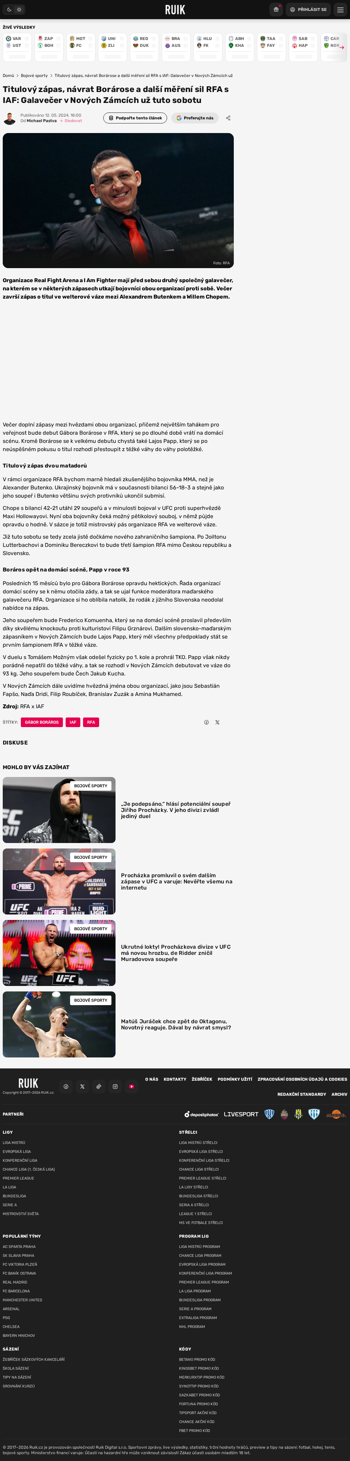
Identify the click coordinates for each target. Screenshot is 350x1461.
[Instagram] (115, 1086)
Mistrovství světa (21, 1214)
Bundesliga (14, 1196)
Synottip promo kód (199, 1386)
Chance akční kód (197, 1422)
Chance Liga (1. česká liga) (29, 1169)
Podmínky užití (235, 1079)
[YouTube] (131, 1086)
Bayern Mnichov (19, 1335)
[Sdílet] (228, 118)
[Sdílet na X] (217, 722)
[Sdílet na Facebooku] (206, 722)
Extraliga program (198, 1318)
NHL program (192, 1327)
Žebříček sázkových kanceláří (34, 1359)
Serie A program (195, 1309)
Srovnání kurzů (19, 1386)
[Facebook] (66, 1086)
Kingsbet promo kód (199, 1368)
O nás (151, 1079)
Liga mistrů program (199, 1247)
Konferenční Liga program (205, 1273)
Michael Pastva (39, 120)
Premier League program (204, 1282)
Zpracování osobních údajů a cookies (302, 1079)
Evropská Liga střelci (201, 1151)
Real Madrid (15, 1282)
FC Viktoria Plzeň (20, 1264)
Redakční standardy (302, 1094)
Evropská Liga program (202, 1264)
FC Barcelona (16, 1291)
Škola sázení (16, 1368)
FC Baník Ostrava (19, 1273)
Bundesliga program (200, 1300)
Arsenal (11, 1309)
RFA (91, 722)
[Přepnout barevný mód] (14, 9)
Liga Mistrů (14, 1143)
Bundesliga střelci (198, 1196)
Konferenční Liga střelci (204, 1160)
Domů (8, 75)
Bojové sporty (34, 75)
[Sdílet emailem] (228, 722)
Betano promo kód (197, 1359)
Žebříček (202, 1079)
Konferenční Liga (20, 1160)
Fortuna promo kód (198, 1404)
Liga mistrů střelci (198, 1143)
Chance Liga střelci (199, 1169)
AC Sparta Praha (19, 1247)
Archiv (339, 1094)
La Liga (9, 1187)
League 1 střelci (195, 1214)
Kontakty (175, 1079)
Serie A (10, 1205)
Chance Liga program (200, 1255)
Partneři (13, 1114)
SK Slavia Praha (18, 1255)
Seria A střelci (194, 1205)
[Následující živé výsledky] (338, 47)
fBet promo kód (194, 1431)
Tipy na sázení (17, 1377)
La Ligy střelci (193, 1187)
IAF (73, 722)
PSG (6, 1318)
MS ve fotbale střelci (201, 1223)
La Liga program (195, 1291)
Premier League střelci (202, 1178)
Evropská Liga (17, 1151)
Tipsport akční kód (198, 1413)
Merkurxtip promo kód (202, 1377)
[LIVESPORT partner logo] (241, 1114)
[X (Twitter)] (82, 1086)
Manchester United (22, 1300)
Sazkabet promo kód (199, 1395)
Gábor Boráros (42, 722)
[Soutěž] (276, 9)
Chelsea (11, 1327)
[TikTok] (99, 1086)
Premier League (18, 1178)
